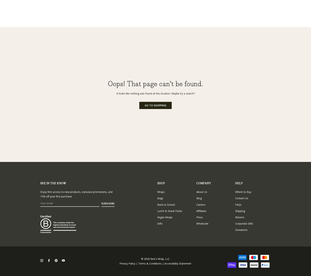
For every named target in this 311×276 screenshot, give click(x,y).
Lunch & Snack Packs (169, 211)
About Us (201, 192)
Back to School (166, 204)
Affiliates (201, 211)
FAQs (238, 204)
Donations (241, 230)
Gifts (160, 223)
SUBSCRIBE (108, 203)
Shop (161, 183)
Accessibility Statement (177, 263)
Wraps (161, 192)
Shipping (240, 211)
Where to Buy (243, 192)
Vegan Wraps (165, 217)
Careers (200, 204)
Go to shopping (155, 105)
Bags (160, 198)
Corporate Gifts (244, 223)
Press (199, 217)
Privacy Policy (127, 263)
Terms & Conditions (150, 263)
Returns (239, 217)
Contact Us (241, 198)
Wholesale (202, 223)
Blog (199, 198)
